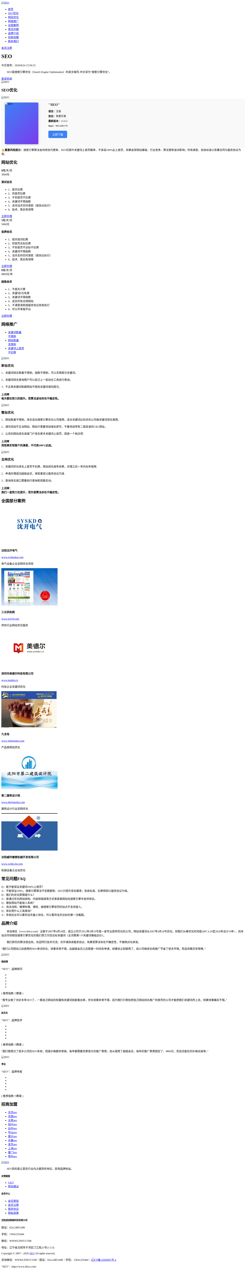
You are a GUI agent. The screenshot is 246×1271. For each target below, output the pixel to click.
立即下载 (57, 134)
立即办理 (6, 216)
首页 (10, 9)
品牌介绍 (13, 33)
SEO (32, 1253)
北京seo (12, 1112)
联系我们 (13, 41)
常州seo (12, 1156)
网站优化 (13, 17)
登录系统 (6, 78)
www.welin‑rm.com (12, 863)
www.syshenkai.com (12, 557)
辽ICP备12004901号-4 (103, 1259)
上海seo (12, 1148)
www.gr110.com (10, 618)
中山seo (12, 1132)
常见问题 (13, 29)
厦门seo (12, 1152)
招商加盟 (13, 37)
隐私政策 (13, 1213)
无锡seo (12, 1116)
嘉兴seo (12, 1136)
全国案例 (13, 25)
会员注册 (6, 48)
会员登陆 (13, 1201)
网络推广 (13, 21)
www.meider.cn (9, 680)
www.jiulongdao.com (12, 740)
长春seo (12, 1140)
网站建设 (13, 1186)
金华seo (12, 1144)
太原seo (12, 1120)
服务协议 (13, 1209)
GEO (11, 1182)
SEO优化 (13, 13)
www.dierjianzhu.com (13, 802)
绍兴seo (12, 1124)
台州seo (12, 1128)
